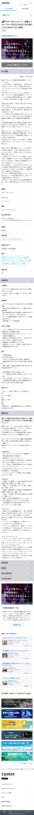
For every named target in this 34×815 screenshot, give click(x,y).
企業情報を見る (17, 625)
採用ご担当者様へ (6, 801)
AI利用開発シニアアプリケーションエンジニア (15, 651)
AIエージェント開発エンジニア (11, 678)
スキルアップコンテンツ (8, 788)
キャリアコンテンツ (6, 784)
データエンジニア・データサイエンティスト (14, 638)
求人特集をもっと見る (26, 763)
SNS (2, 797)
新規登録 (25, 4)
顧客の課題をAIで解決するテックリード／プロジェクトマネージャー (16, 664)
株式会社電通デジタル (9, 36)
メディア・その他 (6, 793)
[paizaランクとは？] (30, 15)
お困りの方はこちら (6, 806)
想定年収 (6, 220)
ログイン (21, 4)
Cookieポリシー (28, 811)
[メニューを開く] (30, 3)
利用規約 (10, 811)
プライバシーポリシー (18, 811)
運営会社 (4, 811)
